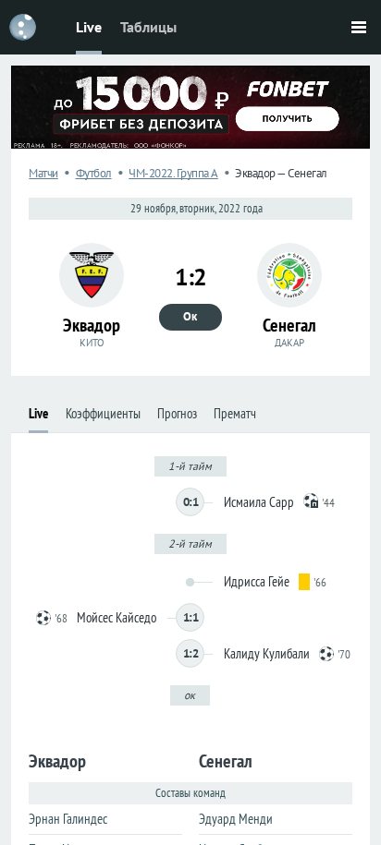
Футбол (94, 173)
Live (89, 27)
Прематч (235, 413)
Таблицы (148, 27)
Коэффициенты (103, 413)
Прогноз (177, 413)
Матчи (43, 173)
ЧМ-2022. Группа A (173, 173)
